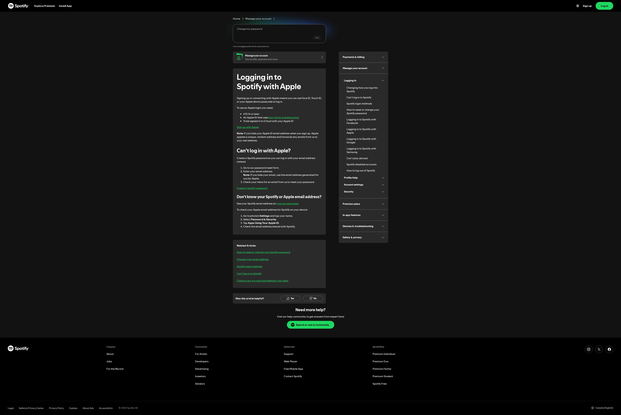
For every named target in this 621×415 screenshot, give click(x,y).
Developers (201, 361)
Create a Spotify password (252, 188)
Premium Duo (380, 361)
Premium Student (383, 376)
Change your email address (253, 259)
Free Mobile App (293, 369)
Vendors (200, 383)
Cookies (73, 408)
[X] (599, 349)
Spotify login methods (249, 266)
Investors (200, 376)
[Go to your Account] (321, 57)
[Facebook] (609, 349)
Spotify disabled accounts (361, 164)
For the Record (114, 369)
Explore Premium (44, 6)
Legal (11, 408)
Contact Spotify (293, 376)
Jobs (109, 361)
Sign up (587, 6)
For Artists (201, 354)
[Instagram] (589, 349)
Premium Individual (384, 354)
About (110, 354)
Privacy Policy (56, 408)
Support (288, 354)
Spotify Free (380, 383)
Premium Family (382, 369)
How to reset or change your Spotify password (263, 252)
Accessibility (106, 408)
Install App (65, 6)
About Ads (88, 408)
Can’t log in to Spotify (249, 273)
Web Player (290, 361)
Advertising (202, 369)
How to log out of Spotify (361, 170)
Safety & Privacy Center (31, 408)
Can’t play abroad (357, 158)
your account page (287, 203)
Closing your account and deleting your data (262, 280)
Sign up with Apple (248, 127)
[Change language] (577, 5)
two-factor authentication (284, 117)
